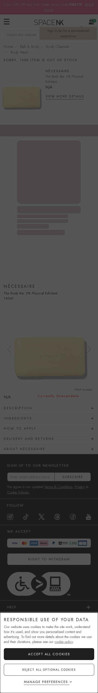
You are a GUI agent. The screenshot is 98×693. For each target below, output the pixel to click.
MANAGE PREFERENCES (46, 681)
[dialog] (49, 653)
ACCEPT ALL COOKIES (49, 654)
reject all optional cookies (49, 670)
